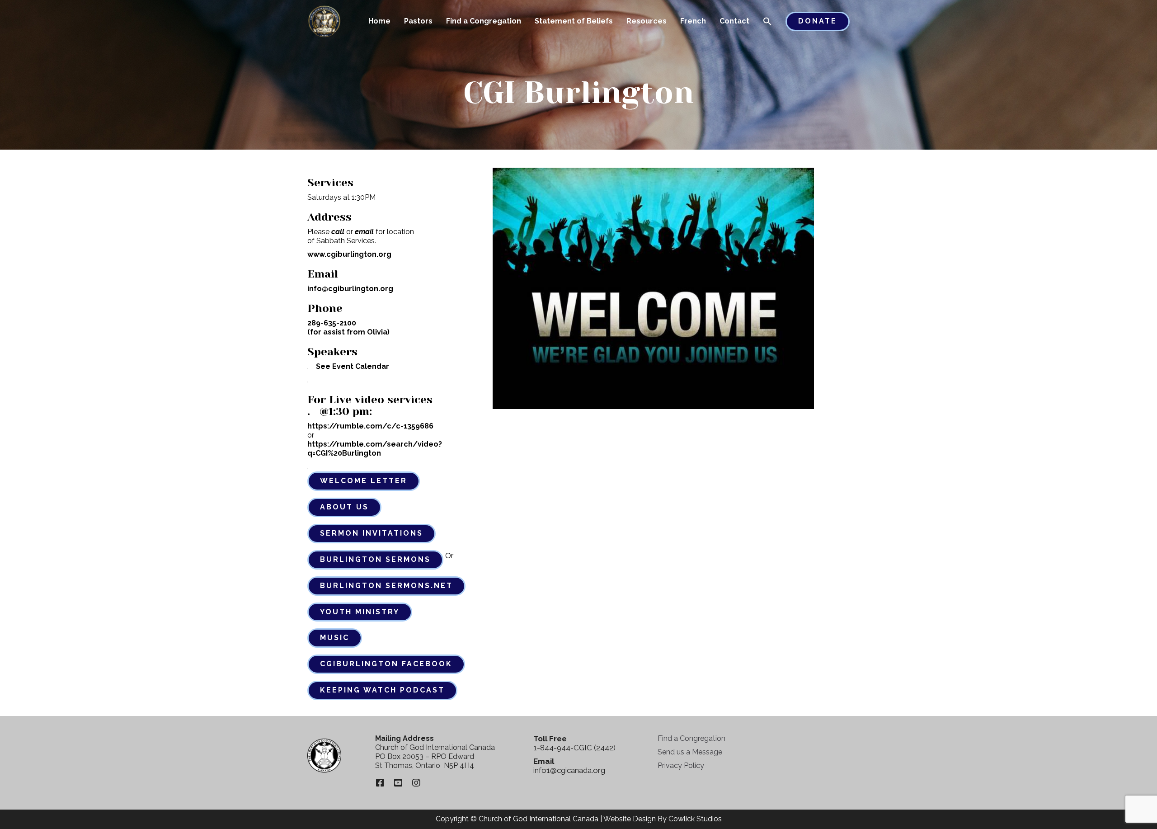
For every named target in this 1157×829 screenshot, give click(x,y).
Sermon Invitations (371, 533)
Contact (734, 21)
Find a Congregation (483, 21)
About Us (344, 507)
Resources (646, 21)
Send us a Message (690, 752)
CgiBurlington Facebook (386, 663)
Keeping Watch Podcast (382, 690)
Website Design (629, 819)
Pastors (418, 21)
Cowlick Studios (695, 819)
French (693, 21)
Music (334, 637)
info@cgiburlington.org (350, 288)
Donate (817, 21)
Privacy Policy (681, 765)
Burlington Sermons (375, 559)
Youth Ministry (360, 612)
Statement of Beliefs (574, 21)
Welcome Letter (363, 480)
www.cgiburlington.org (349, 254)
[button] (767, 22)
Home (379, 21)
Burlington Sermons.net (386, 585)
